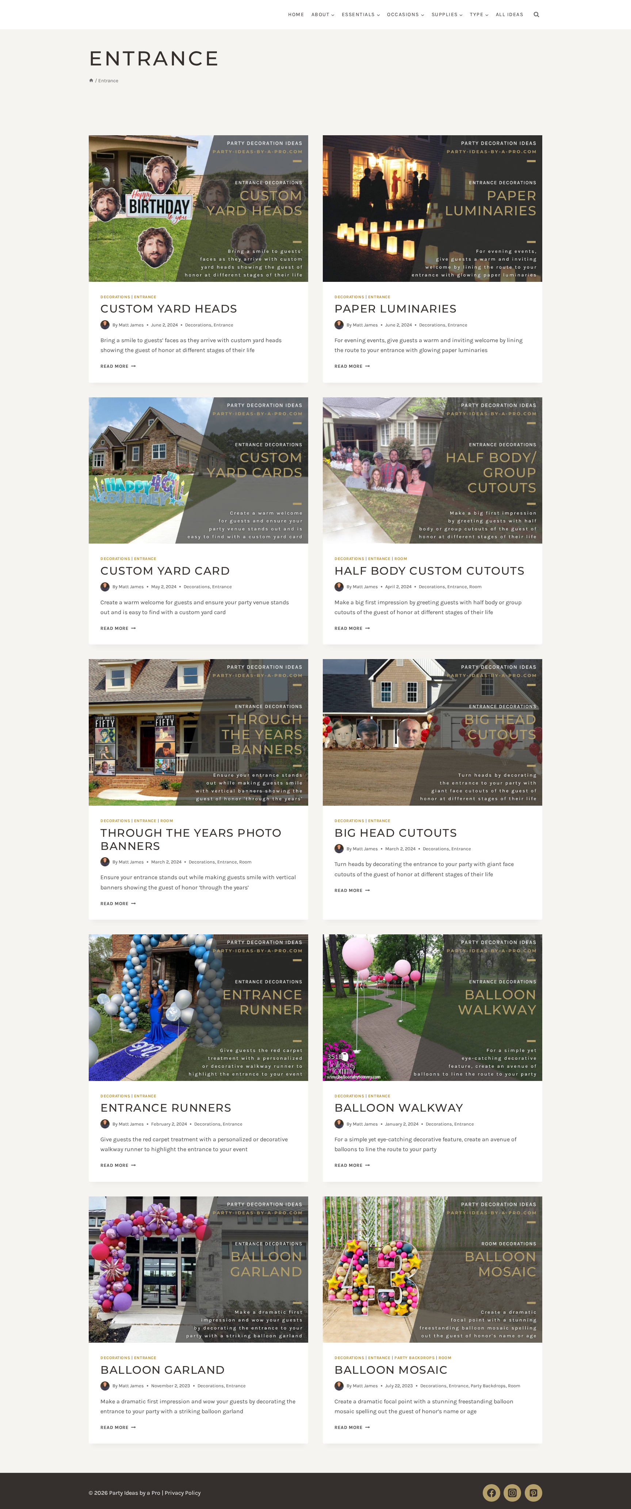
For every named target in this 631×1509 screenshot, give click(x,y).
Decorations (115, 297)
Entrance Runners (166, 1108)
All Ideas (510, 14)
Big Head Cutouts (395, 833)
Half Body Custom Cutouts (429, 571)
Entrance (145, 297)
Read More (118, 366)
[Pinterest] (533, 1493)
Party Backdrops (414, 1357)
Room (400, 558)
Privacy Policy (182, 1493)
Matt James (131, 325)
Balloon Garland (162, 1370)
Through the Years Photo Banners (191, 839)
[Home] (91, 80)
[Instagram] (512, 1493)
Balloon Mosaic (391, 1370)
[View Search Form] (536, 14)
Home (296, 14)
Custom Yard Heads (169, 308)
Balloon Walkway (398, 1108)
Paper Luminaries (395, 308)
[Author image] (105, 324)
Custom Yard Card (165, 571)
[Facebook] (491, 1493)
